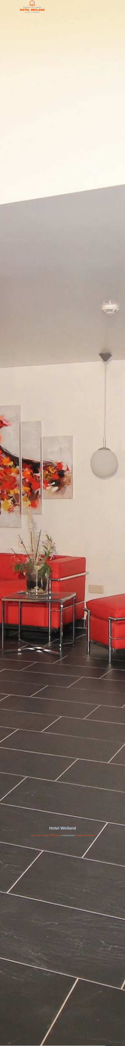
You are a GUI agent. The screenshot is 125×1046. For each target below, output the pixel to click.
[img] (62, 523)
